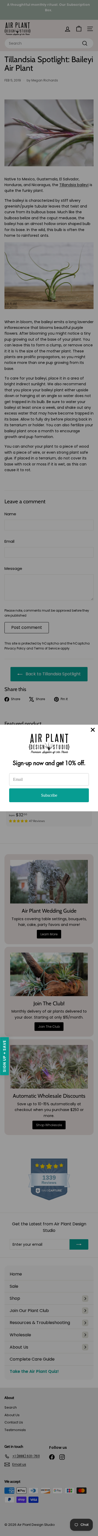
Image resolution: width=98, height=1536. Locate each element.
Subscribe (49, 795)
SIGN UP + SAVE (4, 1056)
